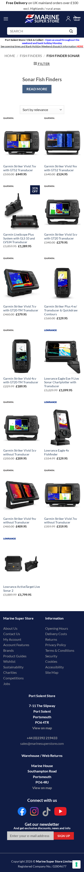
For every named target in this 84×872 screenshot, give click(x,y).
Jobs (6, 684)
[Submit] (72, 32)
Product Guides (14, 656)
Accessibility (54, 667)
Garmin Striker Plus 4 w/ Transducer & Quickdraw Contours (61, 310)
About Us (10, 628)
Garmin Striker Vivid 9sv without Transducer (19, 520)
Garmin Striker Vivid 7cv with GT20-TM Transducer (20, 308)
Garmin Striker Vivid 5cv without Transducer (19, 452)
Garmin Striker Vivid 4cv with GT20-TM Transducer (20, 380)
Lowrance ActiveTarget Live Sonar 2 (21, 588)
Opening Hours (56, 628)
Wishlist (9, 661)
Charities (10, 672)
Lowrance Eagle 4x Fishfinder (56, 452)
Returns (51, 639)
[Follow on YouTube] (60, 812)
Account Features (16, 645)
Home (10, 56)
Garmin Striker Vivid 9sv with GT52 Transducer (60, 168)
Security (51, 656)
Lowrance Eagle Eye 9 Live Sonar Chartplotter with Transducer (61, 382)
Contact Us (11, 634)
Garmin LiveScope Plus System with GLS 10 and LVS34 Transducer (19, 238)
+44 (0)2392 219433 (42, 738)
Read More (36, 89)
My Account (12, 639)
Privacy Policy (55, 645)
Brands (8, 650)
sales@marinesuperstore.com (42, 743)
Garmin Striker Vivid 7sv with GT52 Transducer (19, 168)
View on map (42, 728)
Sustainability (13, 667)
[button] (5, 18)
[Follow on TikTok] (46, 812)
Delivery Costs (56, 634)
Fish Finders (31, 56)
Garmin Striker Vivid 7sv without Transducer (60, 520)
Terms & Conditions (59, 650)
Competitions (13, 678)
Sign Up (64, 836)
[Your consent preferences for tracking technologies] (76, 864)
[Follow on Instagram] (34, 812)
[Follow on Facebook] (21, 812)
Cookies (51, 661)
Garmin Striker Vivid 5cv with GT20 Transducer (60, 236)
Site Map (51, 672)
